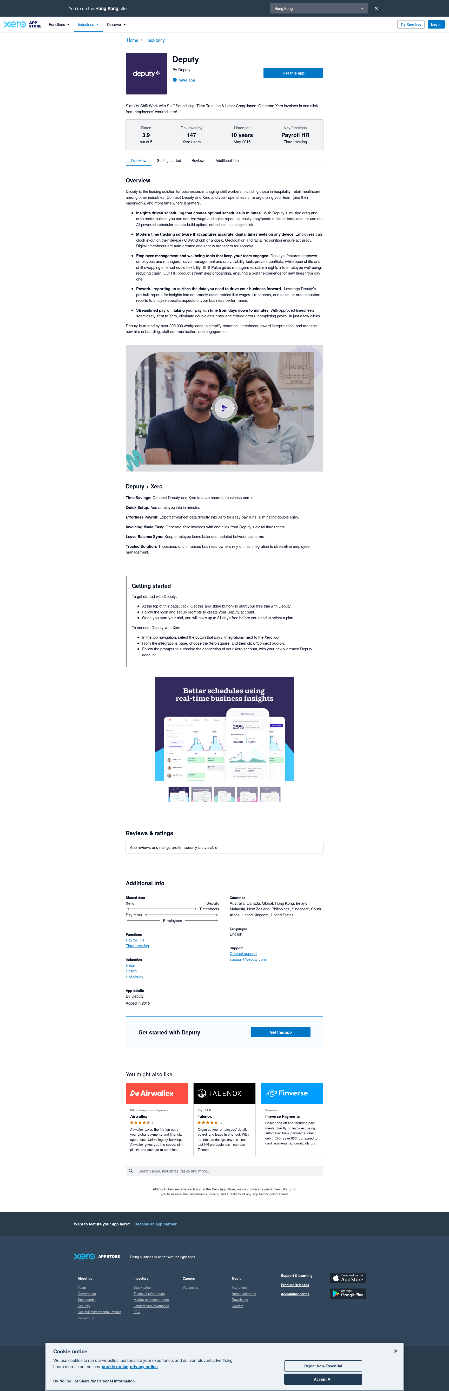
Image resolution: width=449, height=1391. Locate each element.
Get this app (293, 73)
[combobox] (230, 1171)
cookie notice (115, 1366)
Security (84, 1305)
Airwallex (138, 1116)
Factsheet (239, 1287)
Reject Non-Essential (323, 1365)
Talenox (205, 1116)
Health (131, 970)
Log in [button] (436, 24)
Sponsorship (87, 1299)
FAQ (137, 1311)
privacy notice (144, 1366)
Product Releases (295, 1284)
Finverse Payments (282, 1116)
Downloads (240, 1299)
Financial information (149, 1293)
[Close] (376, 8)
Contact (237, 1305)
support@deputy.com (248, 959)
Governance (87, 1293)
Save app (187, 80)
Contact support (243, 953)
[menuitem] (59, 24)
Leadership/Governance (151, 1305)
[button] (224, 408)
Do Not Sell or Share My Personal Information (94, 1381)
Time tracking (137, 945)
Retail (130, 965)
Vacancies (190, 1287)
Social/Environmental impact (99, 1311)
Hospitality (134, 976)
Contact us (86, 1317)
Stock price (142, 1287)
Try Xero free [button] (411, 24)
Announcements (244, 1293)
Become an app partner (155, 1224)
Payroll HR (135, 940)
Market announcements (151, 1299)
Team (82, 1287)
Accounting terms (295, 1293)
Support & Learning (297, 1275)
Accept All (323, 1379)
